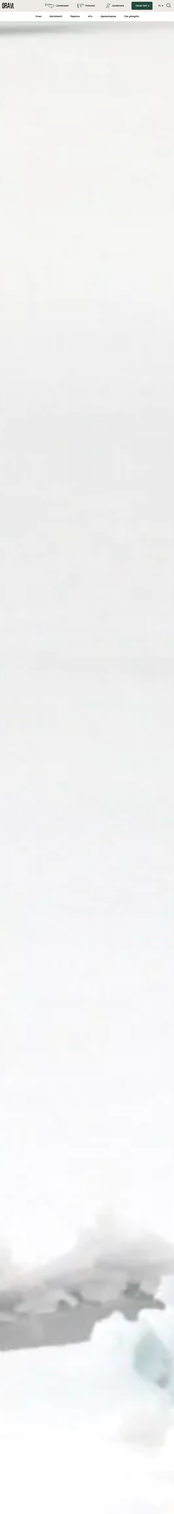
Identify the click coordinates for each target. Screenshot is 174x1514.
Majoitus (75, 16)
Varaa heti (141, 5)
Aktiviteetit (56, 16)
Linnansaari (62, 5)
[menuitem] (56, 6)
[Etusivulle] (8, 6)
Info (90, 16)
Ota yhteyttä (131, 16)
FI (160, 5)
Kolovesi (90, 5)
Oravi (38, 16)
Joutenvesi (118, 5)
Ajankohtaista (108, 16)
